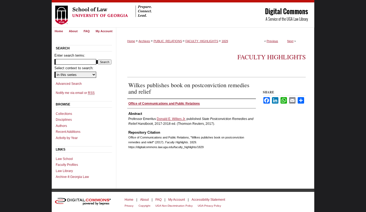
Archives (144, 41)
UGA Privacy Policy (209, 205)
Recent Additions (68, 132)
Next (290, 41)
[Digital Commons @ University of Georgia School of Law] (183, 13)
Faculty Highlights (271, 57)
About (144, 200)
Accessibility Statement (208, 200)
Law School (64, 159)
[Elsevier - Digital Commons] (84, 202)
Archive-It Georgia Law (72, 177)
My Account (176, 200)
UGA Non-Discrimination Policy (174, 205)
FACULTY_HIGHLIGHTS (201, 41)
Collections (64, 114)
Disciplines (64, 120)
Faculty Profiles (67, 165)
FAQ (158, 200)
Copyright (144, 205)
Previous (272, 41)
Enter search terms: (69, 55)
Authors (61, 126)
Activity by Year (67, 138)
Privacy (129, 205)
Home (131, 41)
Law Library (64, 171)
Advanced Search (69, 84)
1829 (225, 41)
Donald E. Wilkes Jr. (171, 119)
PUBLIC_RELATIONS (168, 41)
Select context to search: (74, 68)
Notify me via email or (75, 93)
